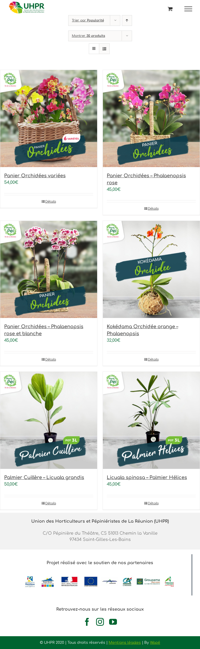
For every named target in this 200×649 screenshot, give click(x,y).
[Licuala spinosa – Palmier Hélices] (151, 420)
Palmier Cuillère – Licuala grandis (44, 477)
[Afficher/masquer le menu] (188, 9)
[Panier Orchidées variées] (48, 118)
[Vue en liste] (104, 49)
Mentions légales (125, 643)
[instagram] (100, 622)
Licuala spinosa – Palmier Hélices (147, 477)
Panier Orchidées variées (35, 175)
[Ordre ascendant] (127, 20)
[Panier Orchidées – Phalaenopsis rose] (151, 118)
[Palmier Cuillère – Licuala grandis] (48, 420)
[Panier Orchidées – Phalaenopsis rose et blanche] (48, 269)
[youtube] (113, 622)
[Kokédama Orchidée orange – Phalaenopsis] (151, 269)
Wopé (155, 643)
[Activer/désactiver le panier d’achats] (170, 8)
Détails (50, 201)
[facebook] (87, 622)
